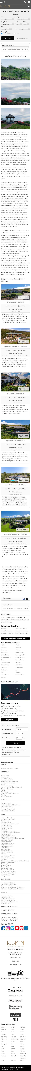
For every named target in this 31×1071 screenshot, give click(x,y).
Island (2, 17)
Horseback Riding (7, 786)
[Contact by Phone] (25, 2)
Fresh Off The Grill (7, 828)
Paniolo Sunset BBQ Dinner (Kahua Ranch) (15, 861)
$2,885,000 (22, 530)
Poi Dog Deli (5, 864)
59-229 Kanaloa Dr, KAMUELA (15, 440)
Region (19, 17)
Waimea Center (6, 903)
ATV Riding (4, 777)
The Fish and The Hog (8, 871)
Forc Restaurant (6, 827)
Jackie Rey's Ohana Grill (9, 837)
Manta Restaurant (7, 852)
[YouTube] (17, 928)
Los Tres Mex (5, 849)
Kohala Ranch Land (6, 631)
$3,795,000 (23, 436)
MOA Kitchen (5, 856)
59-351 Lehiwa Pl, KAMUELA (15, 302)
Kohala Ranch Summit (21, 633)
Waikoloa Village (20, 674)
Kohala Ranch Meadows (7, 633)
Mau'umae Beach (6, 806)
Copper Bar (5, 821)
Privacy (16, 1069)
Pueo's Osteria (6, 865)
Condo (11, 34)
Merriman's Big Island (8, 855)
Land (16, 34)
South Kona (4, 669)
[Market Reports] (15, 638)
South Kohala (19, 667)
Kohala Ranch (5, 628)
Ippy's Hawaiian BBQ (8, 835)
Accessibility (5, 1069)
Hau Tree (4, 830)
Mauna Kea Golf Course (9, 884)
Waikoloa (18, 650)
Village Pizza (5, 876)
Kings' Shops (5, 897)
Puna (2, 672)
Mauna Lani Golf (6, 886)
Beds (17, 22)
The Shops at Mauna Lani (9, 902)
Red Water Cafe (6, 868)
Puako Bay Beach (7, 808)
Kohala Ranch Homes (21, 628)
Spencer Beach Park (8, 809)
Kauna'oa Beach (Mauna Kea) (10, 805)
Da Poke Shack (6, 822)
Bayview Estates (5, 662)
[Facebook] (3, 928)
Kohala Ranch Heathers (22, 631)
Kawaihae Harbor (6, 896)
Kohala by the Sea (20, 655)
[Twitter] (12, 928)
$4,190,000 (23, 480)
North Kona (19, 665)
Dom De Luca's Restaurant (10, 824)
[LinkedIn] (26, 928)
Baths (24, 22)
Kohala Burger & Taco (8, 843)
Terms (11, 1069)
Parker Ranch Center (8, 899)
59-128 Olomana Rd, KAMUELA (15, 485)
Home (4, 34)
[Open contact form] (29, 2)
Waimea (3, 677)
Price (2, 27)
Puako (2, 660)
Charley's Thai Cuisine (8, 819)
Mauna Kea (4, 647)
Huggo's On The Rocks (8, 831)
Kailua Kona (4, 652)
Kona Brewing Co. (7, 844)
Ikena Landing (5, 834)
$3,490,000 (23, 341)
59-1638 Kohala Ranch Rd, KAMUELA (15, 534)
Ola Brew (4, 859)
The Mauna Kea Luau (8, 874)
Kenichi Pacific (6, 841)
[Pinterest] (21, 928)
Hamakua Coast (20, 652)
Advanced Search (22, 38)
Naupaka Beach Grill (8, 858)
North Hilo (18, 662)
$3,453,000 (23, 389)
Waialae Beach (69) (7, 811)
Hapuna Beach (6, 803)
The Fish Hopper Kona (8, 873)
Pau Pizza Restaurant (8, 862)
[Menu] (29, 7)
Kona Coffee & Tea (7, 846)
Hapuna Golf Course (8, 883)
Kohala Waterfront (6, 657)
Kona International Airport (9, 768)
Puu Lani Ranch (20, 660)
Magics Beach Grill (7, 850)
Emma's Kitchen (6, 825)
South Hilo (4, 667)
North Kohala (4, 665)
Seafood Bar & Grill (7, 870)
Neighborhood (5, 22)
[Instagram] (8, 928)
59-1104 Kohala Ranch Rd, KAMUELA (15, 346)
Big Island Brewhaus (7, 818)
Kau (17, 669)
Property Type (5, 32)
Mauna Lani (4, 650)
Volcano (18, 672)
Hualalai (18, 645)
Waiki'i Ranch (4, 674)
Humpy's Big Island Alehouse (10, 832)
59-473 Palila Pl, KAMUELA (15, 393)
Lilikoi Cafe (5, 847)
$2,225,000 (23, 297)
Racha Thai (5, 867)
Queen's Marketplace (8, 900)
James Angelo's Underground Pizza (13, 838)
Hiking (3, 784)
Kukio (2, 645)
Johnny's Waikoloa (7, 840)
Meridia (3, 853)
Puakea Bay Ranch (20, 657)
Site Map (22, 978)
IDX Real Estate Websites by (9, 1067)
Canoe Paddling (6, 778)
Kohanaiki (18, 647)
